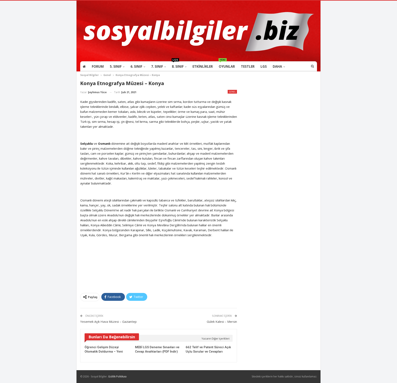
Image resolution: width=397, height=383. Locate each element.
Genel (232, 91)
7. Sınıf (157, 66)
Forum (98, 66)
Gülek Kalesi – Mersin (222, 321)
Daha (277, 66)
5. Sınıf (116, 66)
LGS (264, 66)
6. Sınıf (136, 66)
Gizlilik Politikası (117, 376)
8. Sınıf (178, 65)
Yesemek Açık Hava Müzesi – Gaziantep (108, 321)
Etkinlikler (203, 66)
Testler (248, 66)
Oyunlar (227, 65)
